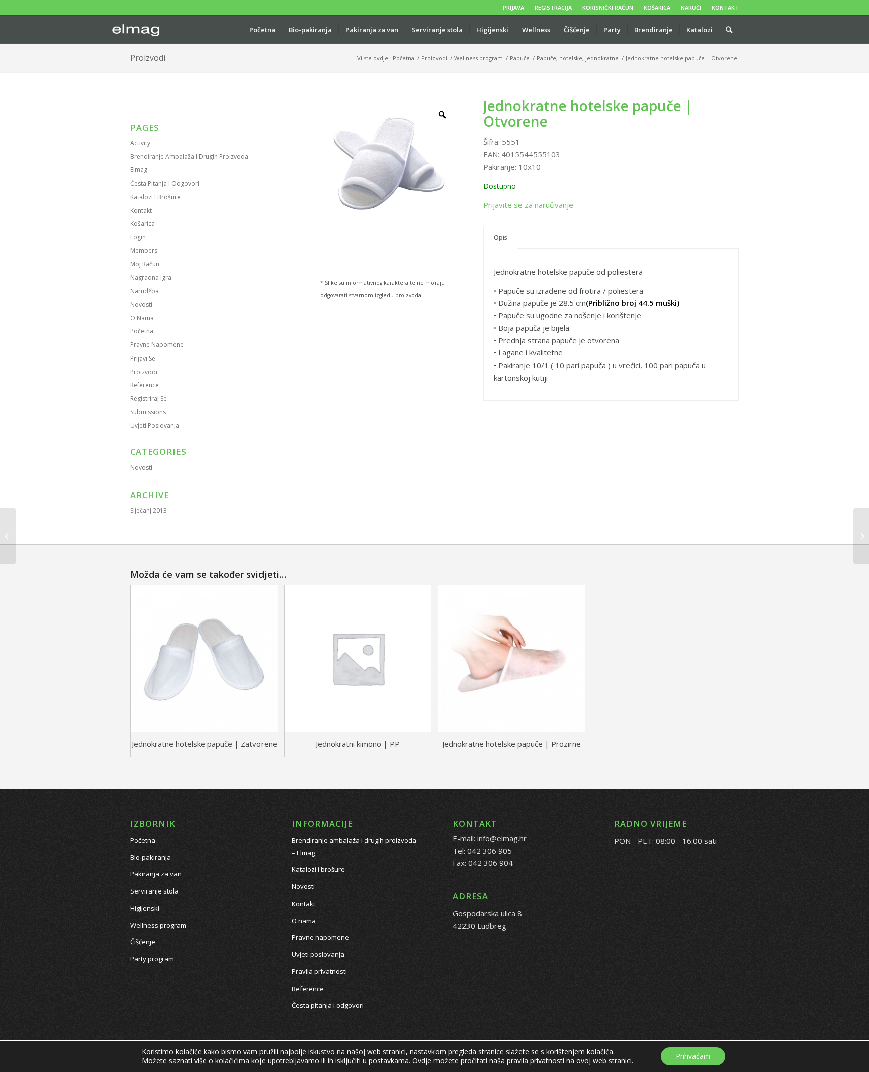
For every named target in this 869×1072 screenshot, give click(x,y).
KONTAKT (725, 7)
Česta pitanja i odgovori (164, 183)
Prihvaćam (693, 1056)
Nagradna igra (150, 277)
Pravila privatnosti (319, 971)
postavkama (389, 1060)
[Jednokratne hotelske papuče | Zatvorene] (861, 536)
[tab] (500, 238)
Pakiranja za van (156, 873)
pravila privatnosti (535, 1060)
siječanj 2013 (148, 510)
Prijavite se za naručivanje (528, 205)
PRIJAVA (513, 7)
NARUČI (691, 7)
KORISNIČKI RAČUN (607, 7)
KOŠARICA (657, 7)
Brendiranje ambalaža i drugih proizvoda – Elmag (354, 846)
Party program (152, 958)
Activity (140, 143)
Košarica (142, 223)
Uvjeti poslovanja (154, 425)
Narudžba (144, 291)
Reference (144, 385)
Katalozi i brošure (155, 197)
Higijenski (144, 908)
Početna (141, 331)
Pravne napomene (157, 344)
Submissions (148, 412)
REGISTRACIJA (553, 7)
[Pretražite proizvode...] (729, 30)
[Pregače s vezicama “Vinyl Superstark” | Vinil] (8, 536)
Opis (500, 237)
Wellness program (158, 925)
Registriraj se (148, 398)
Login (138, 237)
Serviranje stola (154, 891)
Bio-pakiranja (150, 857)
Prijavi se (142, 358)
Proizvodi (147, 57)
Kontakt (141, 210)
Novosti (141, 304)
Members (143, 250)
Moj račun (144, 264)
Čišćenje (142, 941)
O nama (142, 318)
